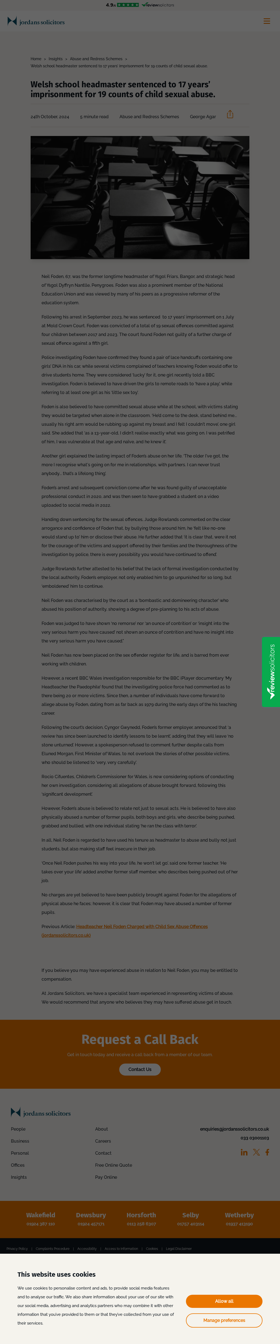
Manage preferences (224, 1320)
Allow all (224, 1301)
